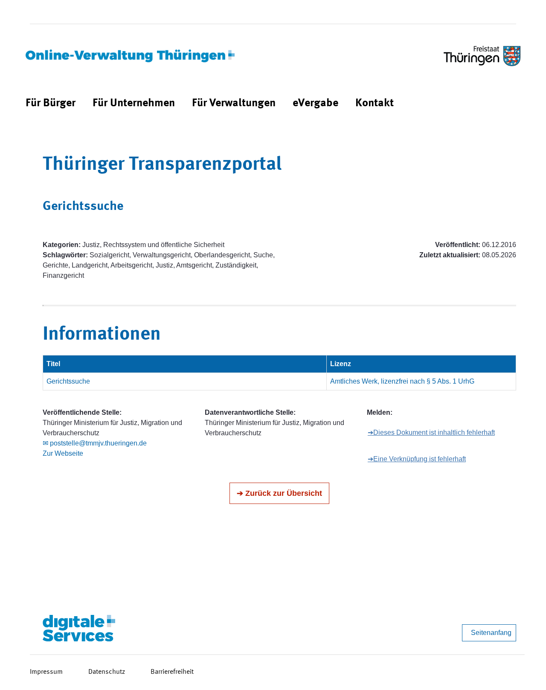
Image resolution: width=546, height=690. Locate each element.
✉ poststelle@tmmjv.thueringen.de (95, 443)
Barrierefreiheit (172, 672)
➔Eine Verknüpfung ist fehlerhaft (417, 459)
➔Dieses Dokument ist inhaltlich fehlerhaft (431, 432)
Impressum (46, 672)
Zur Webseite (63, 453)
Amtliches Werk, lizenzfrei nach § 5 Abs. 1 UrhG (402, 381)
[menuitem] (51, 103)
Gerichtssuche (68, 381)
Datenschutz (106, 672)
